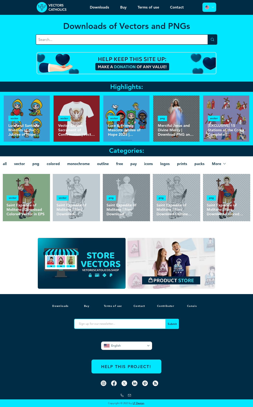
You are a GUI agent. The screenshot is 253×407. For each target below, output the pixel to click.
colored (53, 164)
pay (133, 164)
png (162, 118)
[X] (124, 383)
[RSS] (155, 383)
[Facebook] (114, 383)
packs (199, 164)
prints (182, 164)
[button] (192, 306)
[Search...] (212, 39)
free (119, 164)
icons (148, 164)
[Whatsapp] (122, 395)
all (5, 164)
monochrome (78, 164)
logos (165, 164)
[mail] (129, 395)
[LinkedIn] (134, 383)
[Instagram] (103, 383)
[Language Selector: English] (209, 7)
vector (14, 118)
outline (103, 164)
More (216, 164)
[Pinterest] (145, 383)
